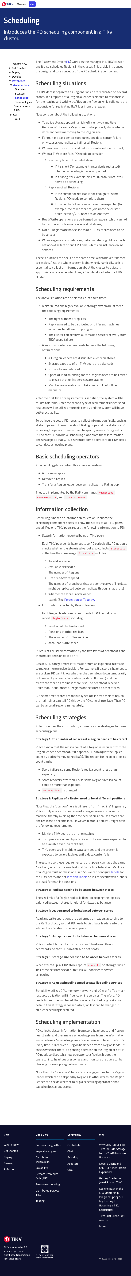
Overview (20, 89)
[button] (127, 4)
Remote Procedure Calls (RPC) (47, 1176)
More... (103, 1226)
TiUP (17, 110)
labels (115, 871)
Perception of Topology (80, 599)
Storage (20, 93)
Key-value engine (46, 1151)
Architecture (21, 85)
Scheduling (21, 98)
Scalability (42, 1168)
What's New (11, 1145)
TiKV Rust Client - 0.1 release (112, 1218)
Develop (17, 76)
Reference (18, 81)
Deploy (16, 72)
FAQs (17, 119)
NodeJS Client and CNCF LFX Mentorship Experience (112, 1167)
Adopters (72, 1163)
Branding (72, 1157)
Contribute (74, 1145)
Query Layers (22, 106)
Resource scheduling (48, 1184)
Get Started (19, 68)
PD (68, 61)
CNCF (70, 1170)
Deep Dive (42, 1134)
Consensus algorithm (48, 1145)
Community (74, 1134)
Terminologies (23, 102)
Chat (70, 1151)
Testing (40, 1201)
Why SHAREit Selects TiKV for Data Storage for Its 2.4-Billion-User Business (112, 1151)
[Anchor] (89, 83)
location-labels (77, 876)
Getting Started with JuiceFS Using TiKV (111, 1180)
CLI (15, 114)
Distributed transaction (43, 1159)
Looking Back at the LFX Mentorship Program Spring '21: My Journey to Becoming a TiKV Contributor (111, 1199)
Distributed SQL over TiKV (48, 1192)
